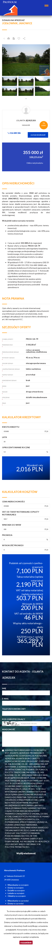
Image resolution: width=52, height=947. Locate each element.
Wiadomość (8, 729)
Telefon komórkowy (14, 709)
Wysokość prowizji (12, 545)
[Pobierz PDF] (13, 38)
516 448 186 (15, 133)
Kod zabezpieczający (13, 719)
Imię (4, 688)
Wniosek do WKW (11, 525)
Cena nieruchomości (13, 501)
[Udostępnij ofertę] (24, 38)
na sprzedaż (18, 900)
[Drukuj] (8, 38)
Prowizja (7, 535)
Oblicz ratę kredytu (34, 163)
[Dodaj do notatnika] (19, 38)
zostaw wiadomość (38, 135)
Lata (4, 437)
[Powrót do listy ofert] (4, 38)
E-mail (5, 698)
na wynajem (18, 885)
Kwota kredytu (10, 427)
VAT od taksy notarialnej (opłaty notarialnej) (20, 513)
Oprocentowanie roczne (16, 447)
